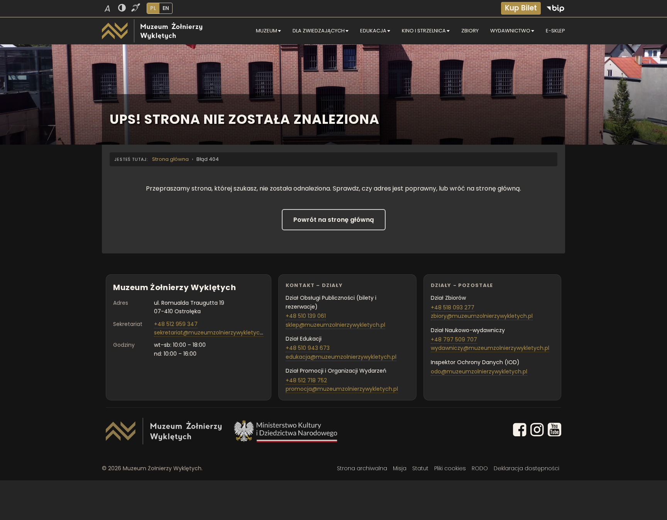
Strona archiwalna (362, 468)
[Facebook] (519, 431)
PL (153, 8)
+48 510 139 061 (306, 316)
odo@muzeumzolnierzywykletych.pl (479, 371)
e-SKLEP (555, 30)
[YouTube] (554, 431)
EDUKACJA (373, 30)
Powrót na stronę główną (333, 219)
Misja (399, 468)
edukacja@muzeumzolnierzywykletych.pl (341, 357)
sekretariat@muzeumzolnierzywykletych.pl (211, 332)
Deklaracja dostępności (526, 468)
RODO (480, 468)
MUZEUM (266, 30)
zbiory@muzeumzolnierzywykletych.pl (482, 316)
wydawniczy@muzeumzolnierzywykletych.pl (490, 348)
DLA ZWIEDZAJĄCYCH (319, 30)
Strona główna (170, 159)
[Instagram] (537, 431)
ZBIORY (470, 30)
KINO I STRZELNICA (424, 30)
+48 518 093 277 (452, 307)
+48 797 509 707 (454, 339)
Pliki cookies (450, 468)
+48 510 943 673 (308, 348)
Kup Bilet (521, 8)
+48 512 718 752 (306, 380)
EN (166, 8)
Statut (420, 468)
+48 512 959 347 (176, 324)
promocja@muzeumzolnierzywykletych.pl (342, 389)
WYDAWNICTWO (510, 30)
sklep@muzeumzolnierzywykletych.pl (335, 325)
